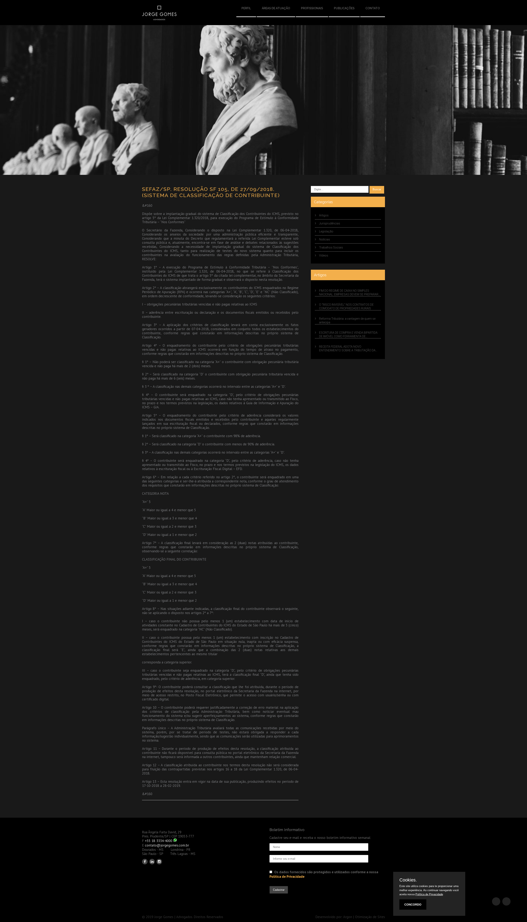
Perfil (246, 8)
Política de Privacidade (429, 894)
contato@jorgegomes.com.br (167, 845)
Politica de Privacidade (286, 876)
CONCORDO (412, 904)
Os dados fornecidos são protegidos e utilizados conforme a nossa (323, 874)
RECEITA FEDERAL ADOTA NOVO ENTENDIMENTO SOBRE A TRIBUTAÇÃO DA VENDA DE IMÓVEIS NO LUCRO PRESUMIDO (347, 348)
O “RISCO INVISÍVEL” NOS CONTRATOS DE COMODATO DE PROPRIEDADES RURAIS (346, 306)
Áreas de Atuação (276, 8)
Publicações (344, 8)
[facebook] (145, 861)
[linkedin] (152, 861)
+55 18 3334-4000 (158, 840)
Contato (372, 8)
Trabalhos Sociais (331, 247)
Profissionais (312, 8)
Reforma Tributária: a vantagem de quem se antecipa (347, 320)
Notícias (324, 239)
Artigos (324, 215)
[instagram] (159, 861)
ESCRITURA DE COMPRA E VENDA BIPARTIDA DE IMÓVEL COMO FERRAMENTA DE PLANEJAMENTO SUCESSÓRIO (348, 334)
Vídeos (323, 255)
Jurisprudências (329, 223)
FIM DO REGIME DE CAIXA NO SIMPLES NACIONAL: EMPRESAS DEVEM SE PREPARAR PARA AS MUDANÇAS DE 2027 (348, 292)
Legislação (326, 231)
